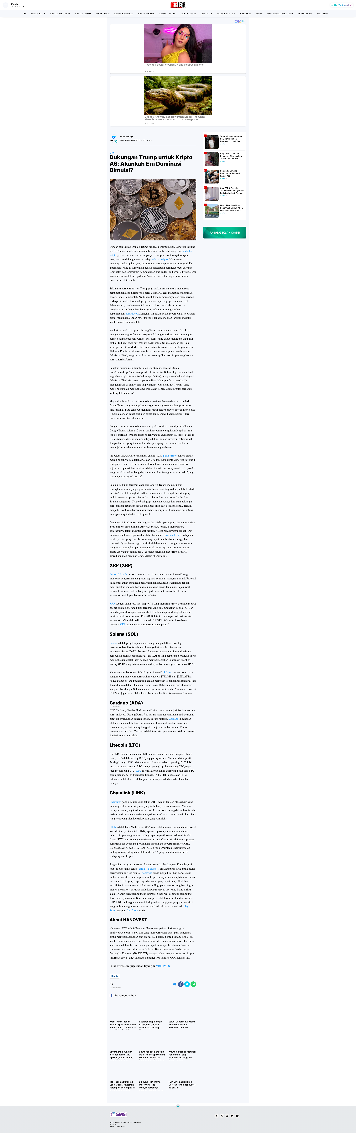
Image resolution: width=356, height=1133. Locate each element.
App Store (132, 910)
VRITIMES (163, 966)
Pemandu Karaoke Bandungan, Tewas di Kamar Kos (230, 173)
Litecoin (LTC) (125, 745)
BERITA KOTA (37, 13)
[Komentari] (111, 984)
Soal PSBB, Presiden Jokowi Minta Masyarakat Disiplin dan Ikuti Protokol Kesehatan (232, 190)
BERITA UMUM (83, 13)
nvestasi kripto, (173, 535)
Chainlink (115, 802)
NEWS (259, 13)
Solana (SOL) (124, 634)
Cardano (173, 718)
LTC (138, 770)
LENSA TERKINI (167, 13)
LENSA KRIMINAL (123, 13)
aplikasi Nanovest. (149, 868)
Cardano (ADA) (126, 703)
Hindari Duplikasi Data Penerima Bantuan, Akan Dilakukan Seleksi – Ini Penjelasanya (231, 208)
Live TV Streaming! (343, 5)
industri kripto (159, 259)
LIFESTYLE (206, 13)
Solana (113, 643)
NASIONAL (245, 13)
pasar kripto (132, 313)
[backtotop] (178, 1106)
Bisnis (113, 152)
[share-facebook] (181, 984)
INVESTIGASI (103, 13)
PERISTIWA (322, 13)
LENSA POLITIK (146, 13)
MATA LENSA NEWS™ (118, 1126)
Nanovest (146, 873)
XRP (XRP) (121, 565)
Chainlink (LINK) (127, 793)
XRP (112, 603)
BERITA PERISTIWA (60, 13)
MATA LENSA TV (226, 13)
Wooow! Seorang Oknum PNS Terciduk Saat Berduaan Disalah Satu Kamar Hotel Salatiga (231, 139)
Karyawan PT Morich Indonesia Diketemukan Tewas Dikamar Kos (231, 156)
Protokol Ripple (119, 574)
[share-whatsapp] (193, 984)
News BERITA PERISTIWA (280, 13)
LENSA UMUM (188, 13)
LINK (113, 827)
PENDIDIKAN (305, 13)
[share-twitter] (187, 984)
